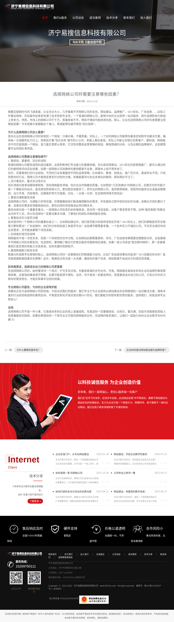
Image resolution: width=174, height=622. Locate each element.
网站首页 (52, 554)
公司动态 (78, 17)
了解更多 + (35, 501)
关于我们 (68, 554)
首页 (45, 17)
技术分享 (112, 17)
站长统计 (57, 589)
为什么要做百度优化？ (28, 350)
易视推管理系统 (65, 557)
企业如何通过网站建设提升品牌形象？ (146, 350)
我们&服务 (60, 17)
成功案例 (95, 17)
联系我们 (129, 17)
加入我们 (146, 17)
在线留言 (100, 554)
